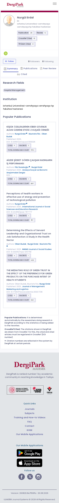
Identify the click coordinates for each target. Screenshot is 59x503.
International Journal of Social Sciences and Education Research (28, 208)
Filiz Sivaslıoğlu (22, 167)
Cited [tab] (23, 74)
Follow (11, 61)
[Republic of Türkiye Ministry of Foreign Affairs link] (29, 389)
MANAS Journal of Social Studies (37, 249)
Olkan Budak (21, 244)
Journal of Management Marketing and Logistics (26, 287)
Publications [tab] (30, 68)
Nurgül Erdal (20, 134)
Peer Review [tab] (49, 68)
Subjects (29, 413)
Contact (29, 425)
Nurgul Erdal (44, 284)
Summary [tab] (12, 68)
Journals (29, 409)
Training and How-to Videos (29, 417)
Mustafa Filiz (35, 134)
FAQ (29, 421)
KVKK (29, 430)
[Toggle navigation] (55, 3)
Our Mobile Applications (29, 434)
